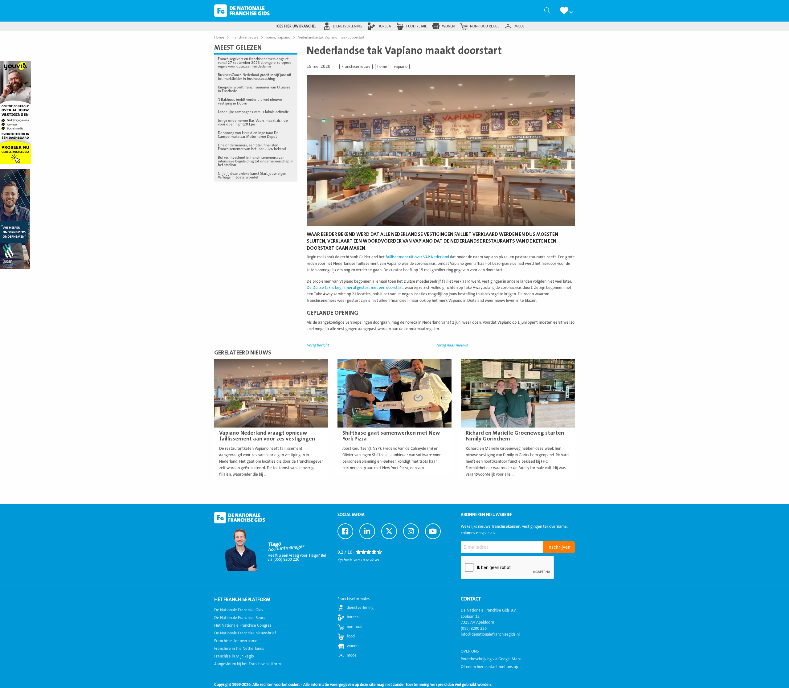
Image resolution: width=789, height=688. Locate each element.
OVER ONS (470, 651)
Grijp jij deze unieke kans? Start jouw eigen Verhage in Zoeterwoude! (252, 175)
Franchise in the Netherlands (239, 648)
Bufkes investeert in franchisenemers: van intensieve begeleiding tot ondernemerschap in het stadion (255, 161)
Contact (471, 599)
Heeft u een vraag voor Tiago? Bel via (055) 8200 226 (297, 557)
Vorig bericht (318, 345)
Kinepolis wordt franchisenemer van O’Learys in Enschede (254, 89)
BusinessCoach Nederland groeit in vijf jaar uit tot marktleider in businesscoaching (254, 77)
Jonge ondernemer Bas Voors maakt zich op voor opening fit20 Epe (253, 122)
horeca (384, 26)
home (382, 66)
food (351, 636)
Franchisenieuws (355, 66)
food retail (416, 26)
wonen (448, 26)
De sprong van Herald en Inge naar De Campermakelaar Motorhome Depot (248, 135)
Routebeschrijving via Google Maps (491, 659)
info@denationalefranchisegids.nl (490, 634)
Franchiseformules (353, 599)
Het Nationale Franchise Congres (243, 625)
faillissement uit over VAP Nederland (417, 257)
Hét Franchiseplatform (242, 599)
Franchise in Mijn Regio (234, 656)
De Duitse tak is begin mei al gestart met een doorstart (355, 287)
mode (519, 26)
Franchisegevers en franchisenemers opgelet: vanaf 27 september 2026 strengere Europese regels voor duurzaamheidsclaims (254, 62)
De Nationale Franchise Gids (242, 11)
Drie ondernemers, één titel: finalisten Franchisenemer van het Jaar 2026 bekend (252, 147)
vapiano (400, 66)
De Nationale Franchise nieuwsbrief (245, 633)
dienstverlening (347, 26)
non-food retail (484, 26)
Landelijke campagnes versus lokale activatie (253, 112)
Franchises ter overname (235, 641)
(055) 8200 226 (474, 628)
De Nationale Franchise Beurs (239, 618)
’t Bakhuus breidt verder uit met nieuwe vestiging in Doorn (250, 101)
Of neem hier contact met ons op (489, 667)
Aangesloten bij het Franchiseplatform (247, 664)
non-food (354, 627)
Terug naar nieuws (452, 345)
